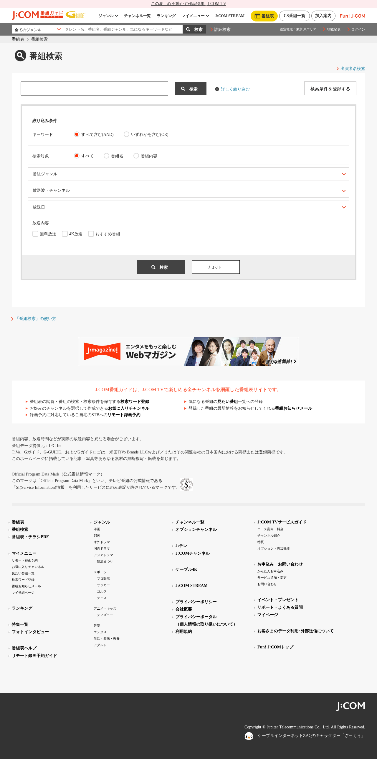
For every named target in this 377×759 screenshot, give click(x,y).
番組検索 (20, 529)
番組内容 (149, 156)
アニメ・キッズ (105, 608)
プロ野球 (103, 578)
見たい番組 (227, 401)
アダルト (100, 645)
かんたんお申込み (270, 571)
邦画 (97, 535)
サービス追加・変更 (272, 577)
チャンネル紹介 (268, 535)
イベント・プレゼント (278, 600)
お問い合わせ (267, 584)
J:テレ (181, 545)
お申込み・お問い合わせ (280, 564)
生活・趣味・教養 (107, 638)
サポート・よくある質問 (280, 607)
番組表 (18, 39)
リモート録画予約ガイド (34, 655)
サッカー (103, 585)
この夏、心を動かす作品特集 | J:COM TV (188, 3)
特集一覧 (20, 624)
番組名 (117, 156)
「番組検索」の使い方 (35, 318)
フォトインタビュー (30, 632)
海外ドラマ (102, 542)
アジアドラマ (103, 555)
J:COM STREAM (229, 16)
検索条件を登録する (330, 88)
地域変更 (334, 29)
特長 (260, 542)
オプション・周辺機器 (273, 548)
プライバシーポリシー (196, 602)
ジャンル (106, 16)
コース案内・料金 (270, 529)
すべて (87, 156)
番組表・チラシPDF (30, 537)
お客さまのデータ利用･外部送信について (295, 631)
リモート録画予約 (124, 415)
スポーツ (100, 572)
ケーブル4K (186, 569)
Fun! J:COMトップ (275, 647)
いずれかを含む (149, 134)
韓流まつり (105, 561)
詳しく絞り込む (235, 89)
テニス (102, 598)
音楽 (97, 625)
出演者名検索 (352, 68)
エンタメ (100, 632)
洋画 (97, 529)
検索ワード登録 (134, 401)
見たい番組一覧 (23, 573)
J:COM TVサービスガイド (282, 522)
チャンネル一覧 (137, 16)
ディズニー (105, 615)
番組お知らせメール (293, 408)
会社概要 (184, 609)
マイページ (267, 615)
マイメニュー (193, 16)
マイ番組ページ (23, 592)
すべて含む (97, 134)
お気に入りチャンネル (128, 408)
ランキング (166, 16)
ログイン (358, 29)
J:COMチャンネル (193, 553)
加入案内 (323, 16)
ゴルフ (102, 591)
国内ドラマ (102, 548)
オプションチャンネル (196, 529)
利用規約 (184, 631)
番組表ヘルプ (24, 648)
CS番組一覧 (294, 16)
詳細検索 (222, 29)
